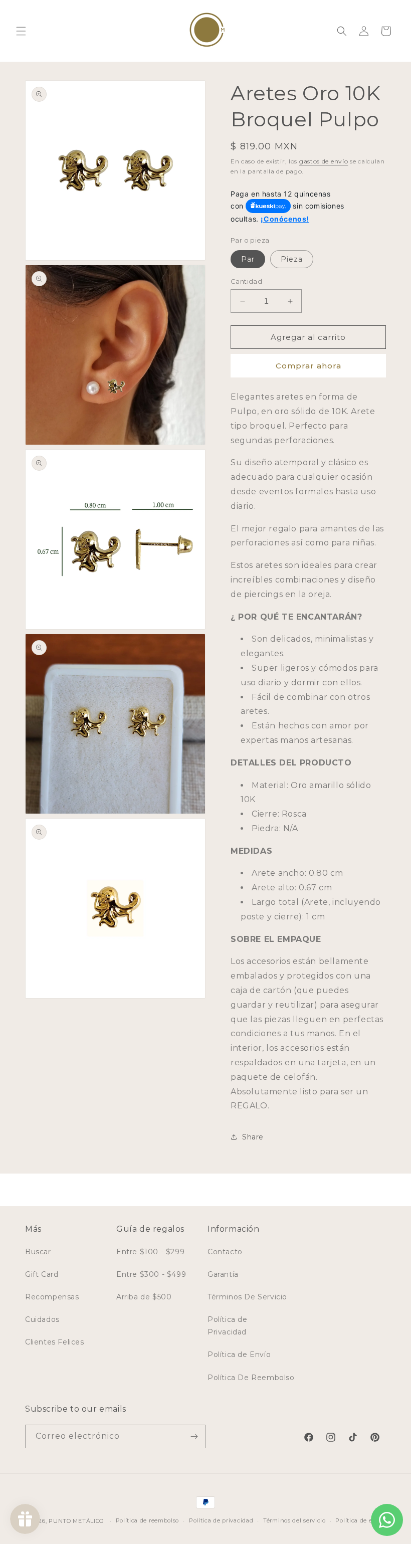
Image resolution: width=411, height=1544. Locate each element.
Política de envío (360, 1520)
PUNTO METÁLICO (76, 1520)
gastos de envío (323, 161)
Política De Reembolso (251, 1377)
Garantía (223, 1274)
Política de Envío (239, 1354)
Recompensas (52, 1296)
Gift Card (41, 1274)
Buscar (38, 1251)
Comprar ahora (308, 365)
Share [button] (253, 1136)
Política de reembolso (147, 1520)
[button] (21, 31)
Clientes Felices (54, 1341)
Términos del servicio (294, 1520)
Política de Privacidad (228, 1325)
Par (248, 259)
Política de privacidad (221, 1520)
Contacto (225, 1251)
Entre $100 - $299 (150, 1251)
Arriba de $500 (143, 1296)
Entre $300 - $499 (151, 1274)
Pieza (292, 259)
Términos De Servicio (247, 1296)
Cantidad (246, 281)
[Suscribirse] (194, 1436)
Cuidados (42, 1319)
